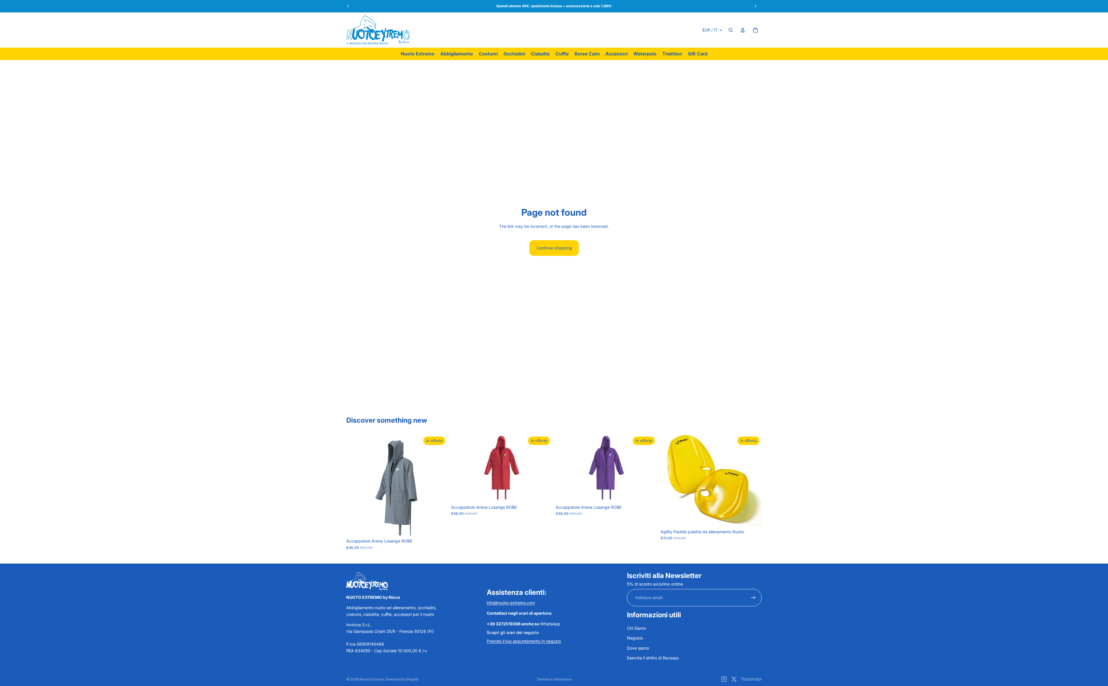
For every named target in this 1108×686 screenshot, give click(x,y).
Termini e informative (554, 679)
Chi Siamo (636, 628)
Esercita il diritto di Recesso (653, 657)
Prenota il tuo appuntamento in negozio (524, 641)
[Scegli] (438, 526)
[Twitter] (734, 679)
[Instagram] (723, 679)
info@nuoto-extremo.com (511, 602)
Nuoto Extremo (372, 679)
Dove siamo (638, 647)
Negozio (635, 637)
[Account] (742, 30)
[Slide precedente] (669, 480)
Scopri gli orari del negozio (513, 632)
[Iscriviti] (753, 598)
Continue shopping (554, 247)
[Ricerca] (730, 30)
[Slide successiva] (753, 480)
